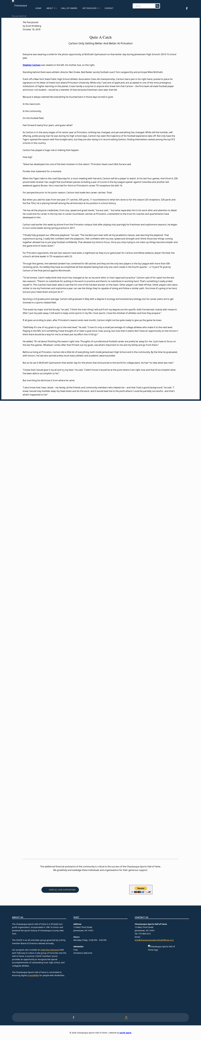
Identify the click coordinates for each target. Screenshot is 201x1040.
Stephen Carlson (32, 64)
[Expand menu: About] (56, 8)
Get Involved (89, 8)
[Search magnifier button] (157, 6)
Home (38, 8)
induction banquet (50, 949)
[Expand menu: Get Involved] (99, 8)
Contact (109, 8)
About (49, 8)
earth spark (125, 1032)
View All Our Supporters (62, 890)
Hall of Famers (69, 8)
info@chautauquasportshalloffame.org (154, 940)
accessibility (33, 975)
